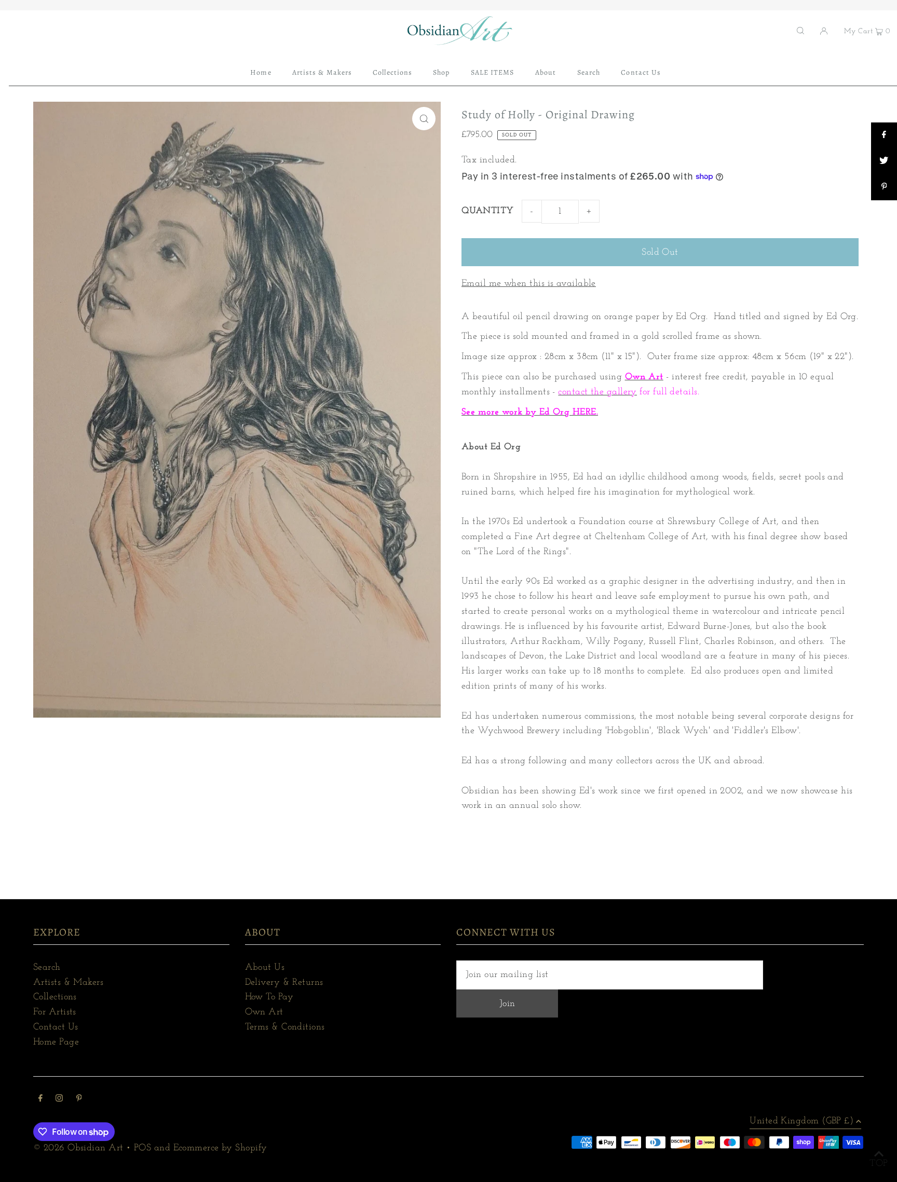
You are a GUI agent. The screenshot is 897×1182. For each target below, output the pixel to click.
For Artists (54, 1012)
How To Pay (269, 997)
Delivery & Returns (284, 982)
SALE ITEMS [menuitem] (492, 72)
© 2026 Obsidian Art (78, 1148)
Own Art (264, 1012)
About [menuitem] (545, 72)
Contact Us (55, 1027)
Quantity (487, 211)
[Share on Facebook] (884, 135)
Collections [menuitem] (392, 72)
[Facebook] (40, 1099)
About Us (265, 967)
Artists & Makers (68, 982)
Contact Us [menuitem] (641, 72)
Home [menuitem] (260, 72)
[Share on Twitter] (884, 161)
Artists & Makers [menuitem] (322, 72)
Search (47, 967)
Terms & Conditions (285, 1027)
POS (142, 1148)
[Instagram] (59, 1099)
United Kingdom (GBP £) (801, 1121)
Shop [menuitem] (441, 72)
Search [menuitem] (588, 72)
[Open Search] (800, 30)
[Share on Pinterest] (884, 187)
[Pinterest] (79, 1099)
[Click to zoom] (424, 118)
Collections (55, 997)
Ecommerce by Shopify (220, 1148)
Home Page (56, 1042)
